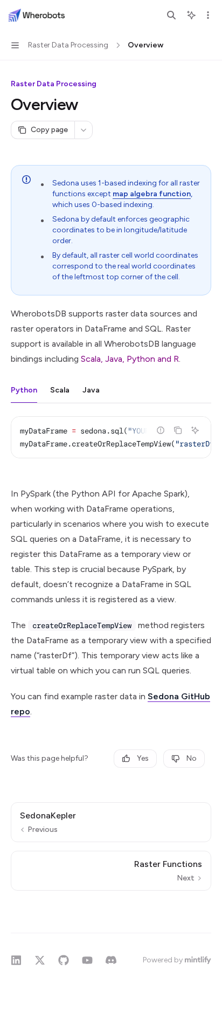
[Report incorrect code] (161, 430)
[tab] (24, 389)
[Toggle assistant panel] (191, 15)
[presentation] (111, 437)
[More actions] (208, 15)
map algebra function (152, 193)
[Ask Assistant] (195, 430)
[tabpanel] (111, 446)
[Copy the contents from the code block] (178, 430)
